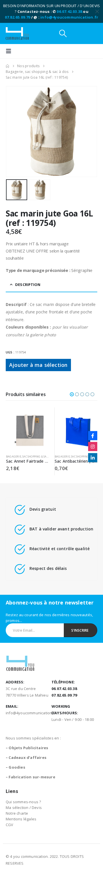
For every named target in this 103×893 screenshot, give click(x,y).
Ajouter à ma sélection (38, 364)
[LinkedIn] (92, 457)
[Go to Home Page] (7, 66)
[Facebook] (92, 435)
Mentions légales (21, 819)
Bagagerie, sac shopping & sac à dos (31, 456)
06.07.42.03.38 (69, 11)
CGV (9, 824)
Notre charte (17, 813)
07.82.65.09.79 (17, 17)
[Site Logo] (17, 33)
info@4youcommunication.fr (69, 17)
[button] (63, 33)
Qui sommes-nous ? (23, 801)
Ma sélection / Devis (24, 807)
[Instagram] (92, 446)
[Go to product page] (27, 428)
